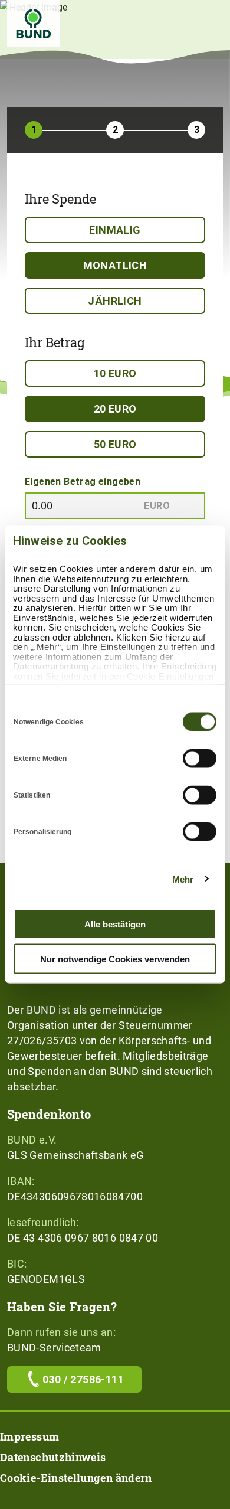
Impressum (29, 1436)
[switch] (199, 758)
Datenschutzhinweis (53, 1457)
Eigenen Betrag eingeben (82, 481)
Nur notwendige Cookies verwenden (115, 958)
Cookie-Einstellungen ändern (76, 1478)
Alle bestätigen (115, 924)
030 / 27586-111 (83, 1379)
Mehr (182, 879)
